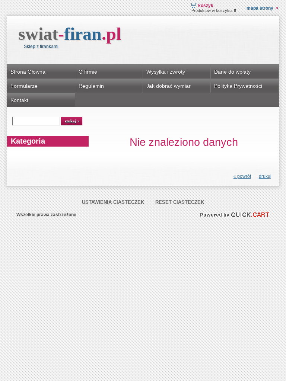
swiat (69, 34)
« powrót (242, 176)
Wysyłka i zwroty (165, 72)
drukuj (265, 176)
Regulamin (91, 86)
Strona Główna (27, 72)
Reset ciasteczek (179, 202)
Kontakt (19, 100)
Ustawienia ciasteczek (113, 202)
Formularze (24, 86)
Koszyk (205, 5)
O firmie (88, 72)
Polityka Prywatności (238, 86)
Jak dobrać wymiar (168, 86)
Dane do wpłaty (232, 72)
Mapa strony (260, 8)
